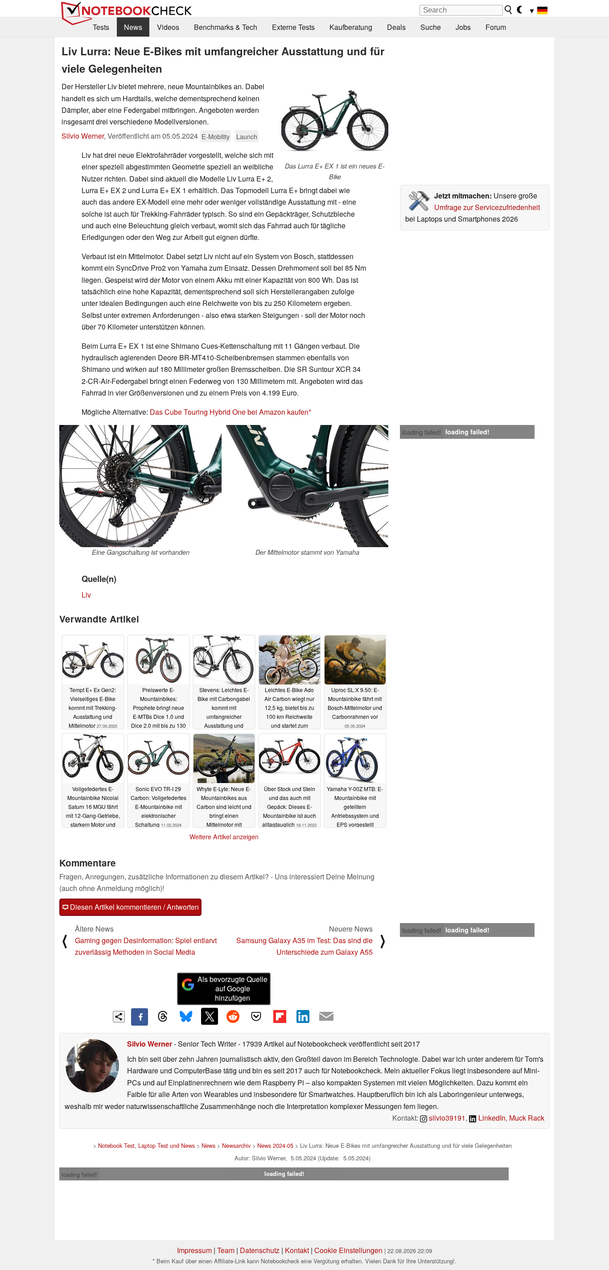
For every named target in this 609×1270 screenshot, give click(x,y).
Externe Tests (293, 27)
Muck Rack (526, 1118)
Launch (246, 136)
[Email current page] (326, 1016)
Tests (101, 27)
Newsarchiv (236, 1145)
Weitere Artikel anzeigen (224, 836)
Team (226, 1250)
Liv (86, 595)
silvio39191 (446, 1118)
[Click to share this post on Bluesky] (185, 1016)
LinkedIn (491, 1118)
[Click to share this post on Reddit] (232, 1016)
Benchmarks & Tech (225, 27)
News (133, 27)
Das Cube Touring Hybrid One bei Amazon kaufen (229, 412)
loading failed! (421, 432)
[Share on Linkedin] (302, 1016)
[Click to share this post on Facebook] (139, 1016)
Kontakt (297, 1250)
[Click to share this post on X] (209, 1016)
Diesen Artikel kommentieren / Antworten (133, 907)
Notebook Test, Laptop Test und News (146, 1145)
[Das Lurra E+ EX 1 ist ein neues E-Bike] (334, 121)
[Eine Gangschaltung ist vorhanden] (140, 486)
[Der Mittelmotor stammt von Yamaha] (307, 486)
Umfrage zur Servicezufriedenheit (487, 207)
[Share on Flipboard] (279, 1016)
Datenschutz (260, 1250)
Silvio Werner (83, 136)
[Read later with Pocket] (256, 1016)
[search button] (509, 9)
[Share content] (119, 1017)
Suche (430, 27)
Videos (168, 27)
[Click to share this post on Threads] (162, 1016)
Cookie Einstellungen (348, 1250)
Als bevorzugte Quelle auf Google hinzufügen (232, 988)
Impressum (194, 1250)
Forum (496, 27)
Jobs (463, 27)
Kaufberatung (350, 27)
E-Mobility (216, 136)
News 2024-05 (275, 1145)
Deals (396, 27)
